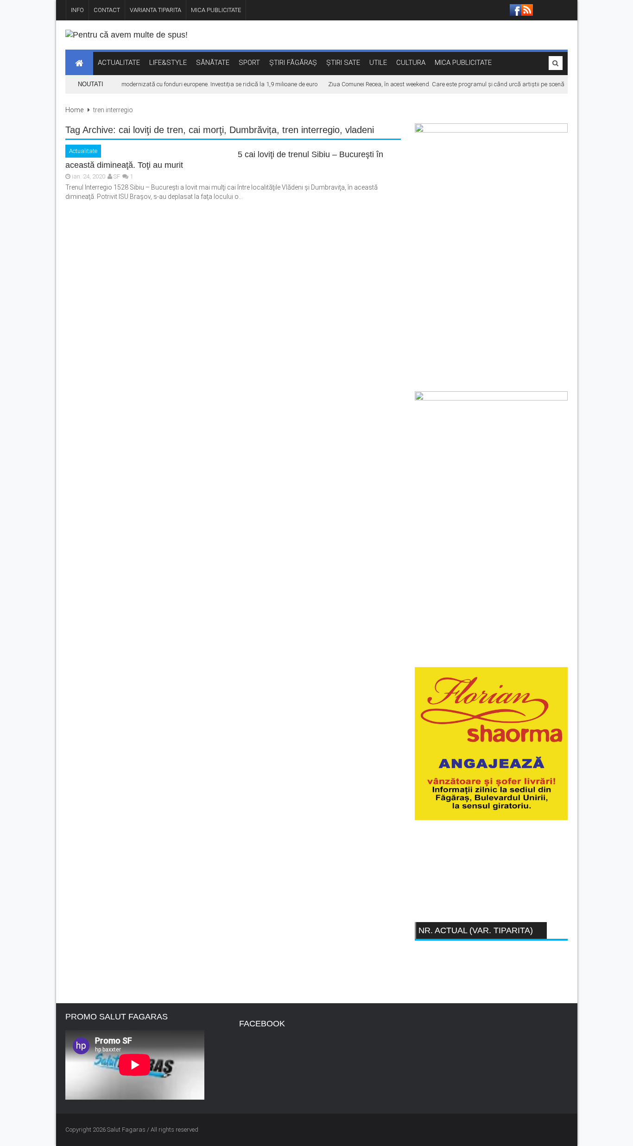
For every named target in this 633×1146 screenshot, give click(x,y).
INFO (77, 9)
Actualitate (83, 150)
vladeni (359, 130)
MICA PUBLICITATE (216, 9)
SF (117, 176)
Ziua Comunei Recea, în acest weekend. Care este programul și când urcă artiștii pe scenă (438, 84)
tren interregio (311, 130)
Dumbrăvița (253, 130)
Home (74, 110)
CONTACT (107, 9)
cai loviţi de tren (151, 130)
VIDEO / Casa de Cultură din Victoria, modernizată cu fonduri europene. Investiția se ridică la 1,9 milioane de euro (162, 84)
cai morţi (206, 130)
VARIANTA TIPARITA (155, 9)
